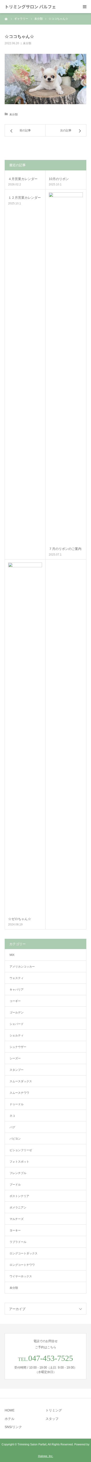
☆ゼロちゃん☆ (19, 919)
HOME (9, 1410)
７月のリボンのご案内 (65, 549)
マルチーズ (17, 1219)
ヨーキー (15, 1230)
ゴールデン (17, 1012)
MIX (12, 955)
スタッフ (52, 1419)
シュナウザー (18, 1047)
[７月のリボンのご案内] (66, 368)
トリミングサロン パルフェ (30, 6)
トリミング (54, 1410)
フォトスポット (19, 1161)
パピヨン (15, 1138)
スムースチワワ (19, 1092)
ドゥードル (17, 1104)
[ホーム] (6, 19)
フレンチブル (18, 1173)
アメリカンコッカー (22, 966)
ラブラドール (18, 1242)
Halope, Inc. (45, 1456)
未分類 (27, 43)
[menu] (84, 6)
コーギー (15, 1001)
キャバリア (17, 989)
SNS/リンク (13, 1427)
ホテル (9, 1419)
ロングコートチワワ (22, 1265)
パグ (12, 1127)
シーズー (15, 1058)
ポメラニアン (18, 1207)
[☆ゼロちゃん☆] (25, 738)
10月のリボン (59, 179)
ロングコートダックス (24, 1253)
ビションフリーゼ (21, 1150)
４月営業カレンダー (23, 179)
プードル (15, 1184)
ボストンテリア (19, 1196)
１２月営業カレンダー (24, 197)
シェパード (17, 1024)
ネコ (12, 1115)
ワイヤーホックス (21, 1276)
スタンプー (17, 1070)
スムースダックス (21, 1081)
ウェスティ (17, 978)
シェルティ (17, 1035)
